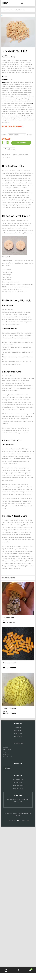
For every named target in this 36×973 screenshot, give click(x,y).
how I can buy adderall (13, 103)
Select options (18, 624)
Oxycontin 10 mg (7, 556)
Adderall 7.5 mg (20, 561)
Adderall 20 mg (11, 566)
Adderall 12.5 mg (22, 563)
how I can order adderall (8, 105)
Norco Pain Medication (9, 708)
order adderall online (26, 111)
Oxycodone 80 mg (24, 553)
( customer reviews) (8, 57)
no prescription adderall (21, 105)
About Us (18, 727)
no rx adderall (20, 107)
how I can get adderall (26, 103)
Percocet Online (18, 782)
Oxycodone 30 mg (19, 551)
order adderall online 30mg (9, 113)
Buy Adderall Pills (17, 96)
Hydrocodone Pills (18, 779)
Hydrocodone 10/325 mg (14, 546)
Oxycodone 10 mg (21, 549)
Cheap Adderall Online (18, 498)
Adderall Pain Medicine (19, 88)
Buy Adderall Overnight (9, 663)
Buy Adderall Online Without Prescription (16, 94)
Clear (30, 135)
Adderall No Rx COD (20, 84)
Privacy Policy (18, 733)
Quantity (4, 135)
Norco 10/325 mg (10, 549)
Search (18, 970)
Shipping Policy (18, 730)
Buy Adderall (25, 90)
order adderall (21, 109)
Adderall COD (8, 82)
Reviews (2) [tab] (6, 157)
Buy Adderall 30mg (14, 503)
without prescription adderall (18, 118)
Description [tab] (6, 155)
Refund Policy (18, 736)
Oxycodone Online (8, 617)
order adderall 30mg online (12, 111)
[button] (22, 3)
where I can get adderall (18, 115)
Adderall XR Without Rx (15, 90)
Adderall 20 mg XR (22, 566)
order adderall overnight (23, 113)
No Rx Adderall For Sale (19, 501)
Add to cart (21, 142)
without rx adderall (22, 120)
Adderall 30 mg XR (14, 568)
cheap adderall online (28, 96)
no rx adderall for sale (11, 109)
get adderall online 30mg (19, 101)
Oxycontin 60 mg (21, 558)
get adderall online (7, 101)
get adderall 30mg (14, 99)
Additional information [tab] (21, 155)
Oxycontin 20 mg (18, 556)
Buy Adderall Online (15, 92)
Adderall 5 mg (11, 561)
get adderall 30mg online (26, 99)
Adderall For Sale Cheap (19, 82)
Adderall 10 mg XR (10, 563)
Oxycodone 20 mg (7, 551)
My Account (6, 970)
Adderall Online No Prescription (14, 86)
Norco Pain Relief (18, 788)
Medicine (9, 79)
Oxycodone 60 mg (12, 553)
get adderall (5, 99)
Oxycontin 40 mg (10, 558)
